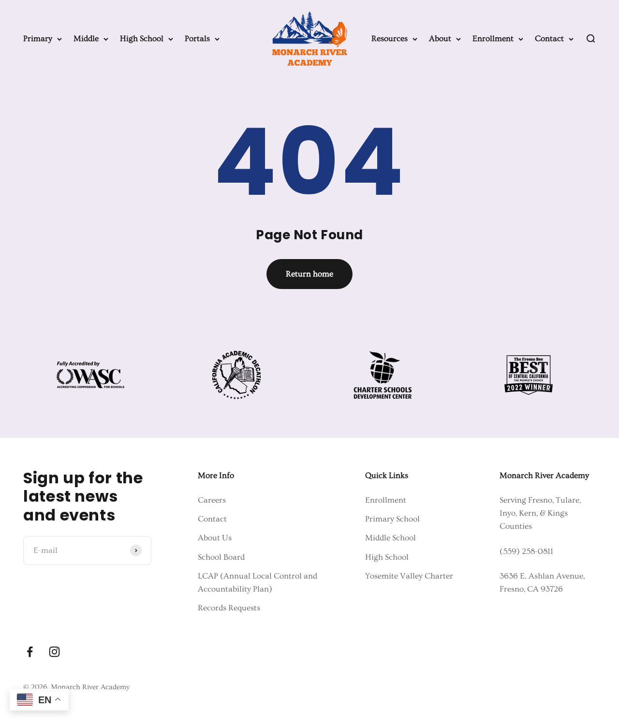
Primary (37, 38)
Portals (197, 38)
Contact (549, 38)
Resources (389, 38)
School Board (221, 557)
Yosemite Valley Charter (409, 575)
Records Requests (229, 607)
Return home (309, 273)
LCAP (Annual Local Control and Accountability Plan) (257, 582)
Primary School (392, 518)
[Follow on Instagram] (54, 651)
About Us (215, 537)
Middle (86, 38)
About (440, 38)
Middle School (390, 537)
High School (141, 38)
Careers (212, 500)
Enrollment (493, 38)
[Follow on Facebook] (29, 651)
